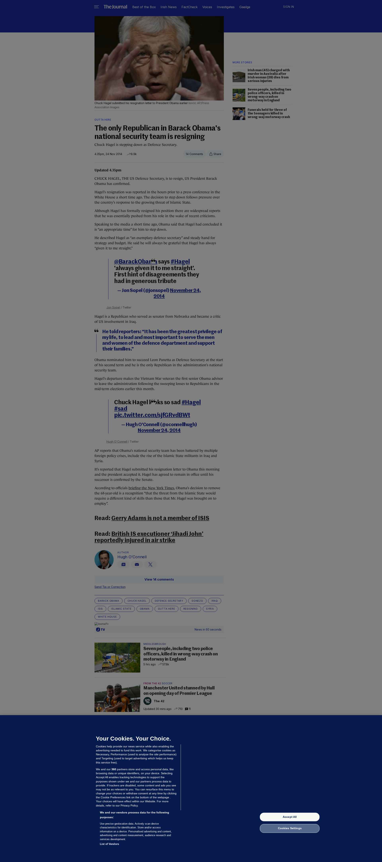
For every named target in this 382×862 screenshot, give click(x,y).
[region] (191, 788)
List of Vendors (109, 843)
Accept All (290, 816)
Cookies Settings (290, 828)
